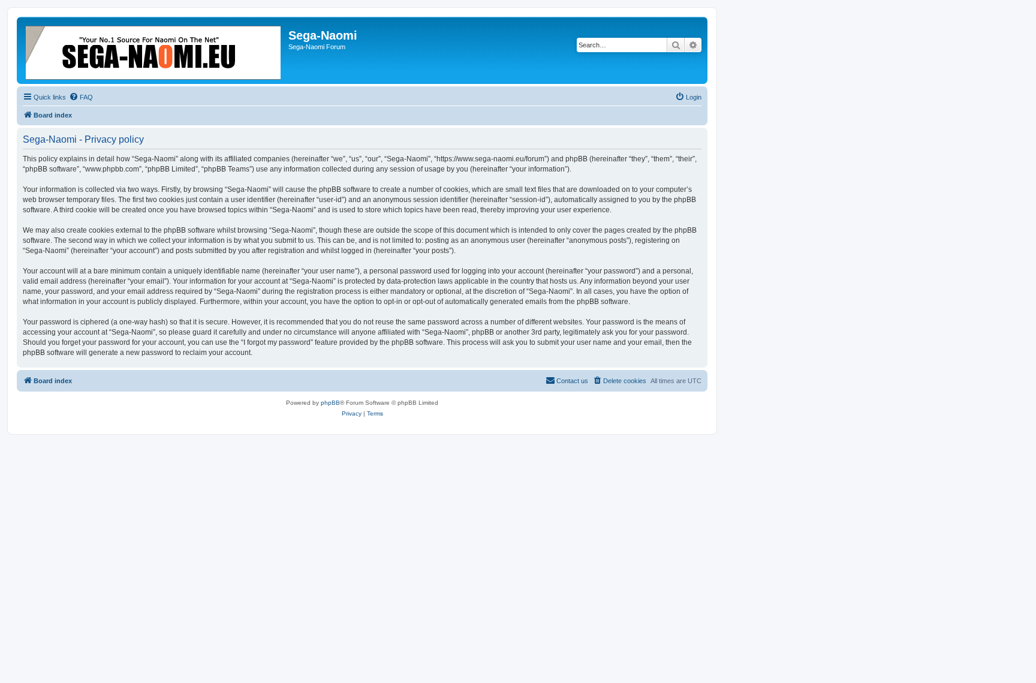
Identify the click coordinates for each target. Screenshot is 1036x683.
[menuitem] (81, 97)
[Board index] (154, 50)
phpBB (330, 402)
